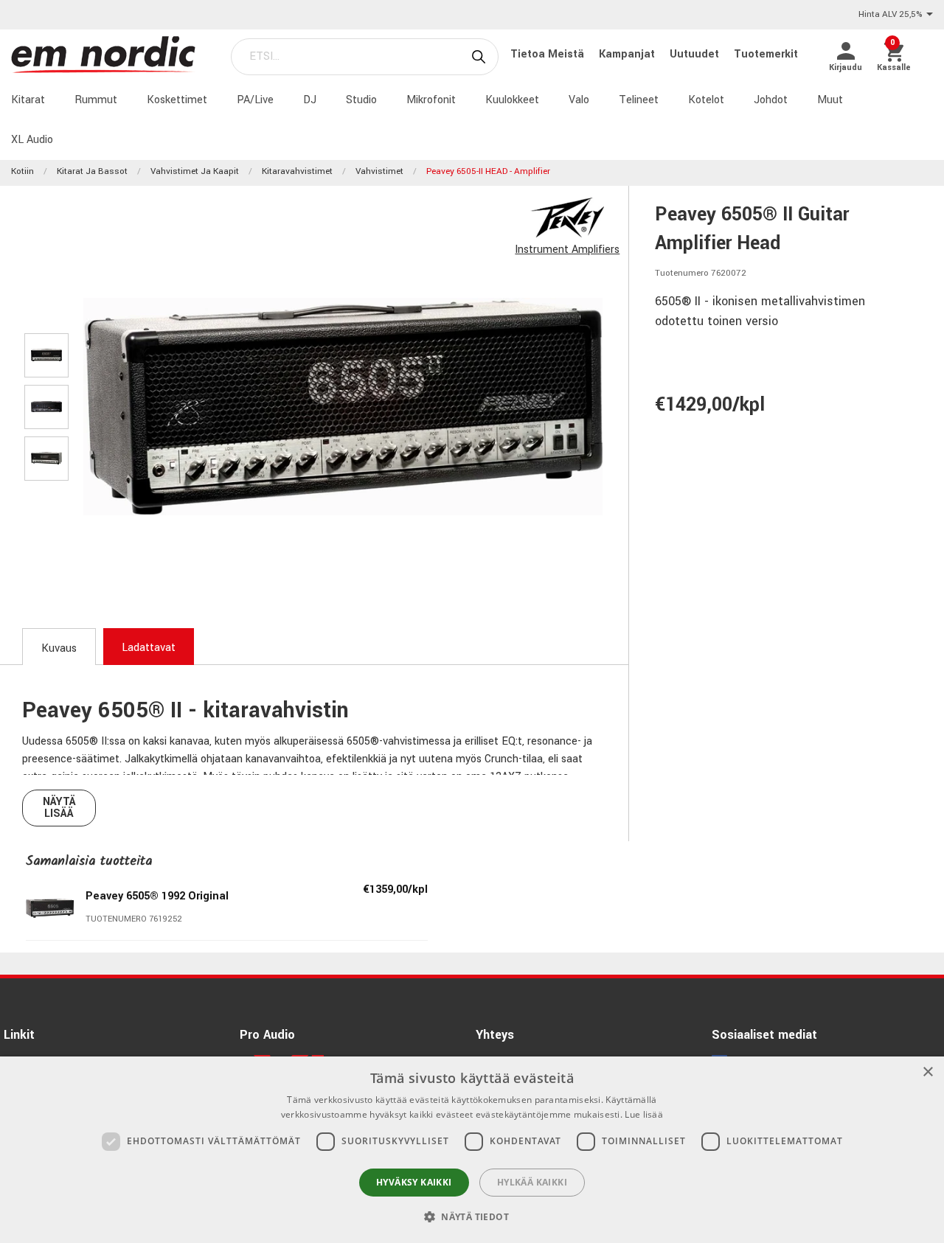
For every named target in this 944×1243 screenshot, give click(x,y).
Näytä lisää (59, 807)
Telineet (639, 100)
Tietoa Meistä (548, 54)
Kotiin (22, 171)
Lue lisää (644, 1114)
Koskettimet (177, 100)
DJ (309, 100)
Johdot (771, 100)
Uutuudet (696, 54)
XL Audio (32, 139)
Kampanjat (628, 54)
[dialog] (472, 1149)
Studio (361, 100)
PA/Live (255, 100)
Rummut (95, 100)
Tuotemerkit (766, 54)
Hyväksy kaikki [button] (414, 1182)
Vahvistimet (379, 171)
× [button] (927, 1072)
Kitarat (28, 100)
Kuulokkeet (512, 100)
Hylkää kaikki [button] (532, 1182)
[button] (472, 1216)
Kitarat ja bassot (92, 171)
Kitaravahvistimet (297, 171)
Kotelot (706, 100)
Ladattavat (149, 647)
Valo (579, 100)
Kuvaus (59, 648)
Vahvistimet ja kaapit (194, 171)
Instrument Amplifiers (567, 249)
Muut (830, 100)
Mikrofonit (431, 100)
